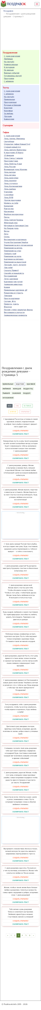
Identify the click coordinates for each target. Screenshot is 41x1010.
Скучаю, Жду (10, 301)
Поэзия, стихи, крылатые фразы (18, 310)
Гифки (6, 132)
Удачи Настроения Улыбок (16, 242)
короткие (20, 384)
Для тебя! (8, 267)
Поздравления (10, 52)
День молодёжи (11, 178)
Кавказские (9, 119)
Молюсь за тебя (11, 203)
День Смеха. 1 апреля (13, 158)
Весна (6, 231)
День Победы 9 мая (13, 164)
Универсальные (11, 64)
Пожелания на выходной (15, 262)
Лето (6, 234)
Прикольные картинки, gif (15, 290)
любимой (7, 388)
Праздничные (10, 102)
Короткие (8, 108)
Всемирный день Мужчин (15, 169)
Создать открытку (20, 431)
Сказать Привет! (11, 270)
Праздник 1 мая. (11, 161)
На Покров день (11, 228)
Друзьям (8, 116)
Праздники (9, 78)
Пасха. (7, 217)
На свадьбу (9, 62)
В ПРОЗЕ (13, 412)
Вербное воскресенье (13, 214)
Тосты (6, 87)
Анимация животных (13, 284)
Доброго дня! (10, 253)
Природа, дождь (11, 304)
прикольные (8, 384)
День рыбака (10, 189)
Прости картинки (11, 298)
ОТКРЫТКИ (25, 412)
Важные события (11, 73)
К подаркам (9, 67)
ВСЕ (9, 406)
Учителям (8, 192)
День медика (10, 175)
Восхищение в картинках (15, 239)
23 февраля (9, 155)
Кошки (7, 287)
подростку (28, 388)
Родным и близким (12, 105)
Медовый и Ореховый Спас (16, 225)
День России (10, 167)
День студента (11, 183)
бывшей (6, 393)
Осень (7, 237)
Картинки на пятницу (13, 259)
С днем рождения (12, 56)
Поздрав (16, 4)
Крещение (8, 206)
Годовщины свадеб (13, 76)
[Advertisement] (20, 342)
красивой (31, 384)
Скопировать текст (20, 434)
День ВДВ (8, 197)
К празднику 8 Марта (13, 152)
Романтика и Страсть (13, 293)
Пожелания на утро (12, 251)
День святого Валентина (15, 150)
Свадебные (9, 141)
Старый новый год (12, 147)
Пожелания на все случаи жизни (18, 245)
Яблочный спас (11, 223)
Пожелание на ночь (12, 256)
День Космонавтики (13, 186)
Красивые (8, 111)
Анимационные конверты (15, 315)
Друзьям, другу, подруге (15, 265)
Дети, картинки (11, 279)
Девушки (8, 296)
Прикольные (9, 99)
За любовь (8, 113)
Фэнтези (8, 307)
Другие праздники (12, 200)
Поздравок (8, 11)
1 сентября (8, 195)
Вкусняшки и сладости (14, 312)
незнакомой (8, 398)
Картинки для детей (13, 282)
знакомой (16, 393)
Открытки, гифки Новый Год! (17, 144)
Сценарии (8, 125)
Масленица (9, 211)
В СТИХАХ (27, 406)
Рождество (9, 209)
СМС (17, 406)
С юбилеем (9, 81)
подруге (26, 393)
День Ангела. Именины (14, 138)
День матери (10, 172)
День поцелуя (10, 180)
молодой (17, 388)
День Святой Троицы (13, 220)
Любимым (8, 59)
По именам (9, 70)
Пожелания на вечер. (13, 248)
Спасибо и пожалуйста (14, 273)
